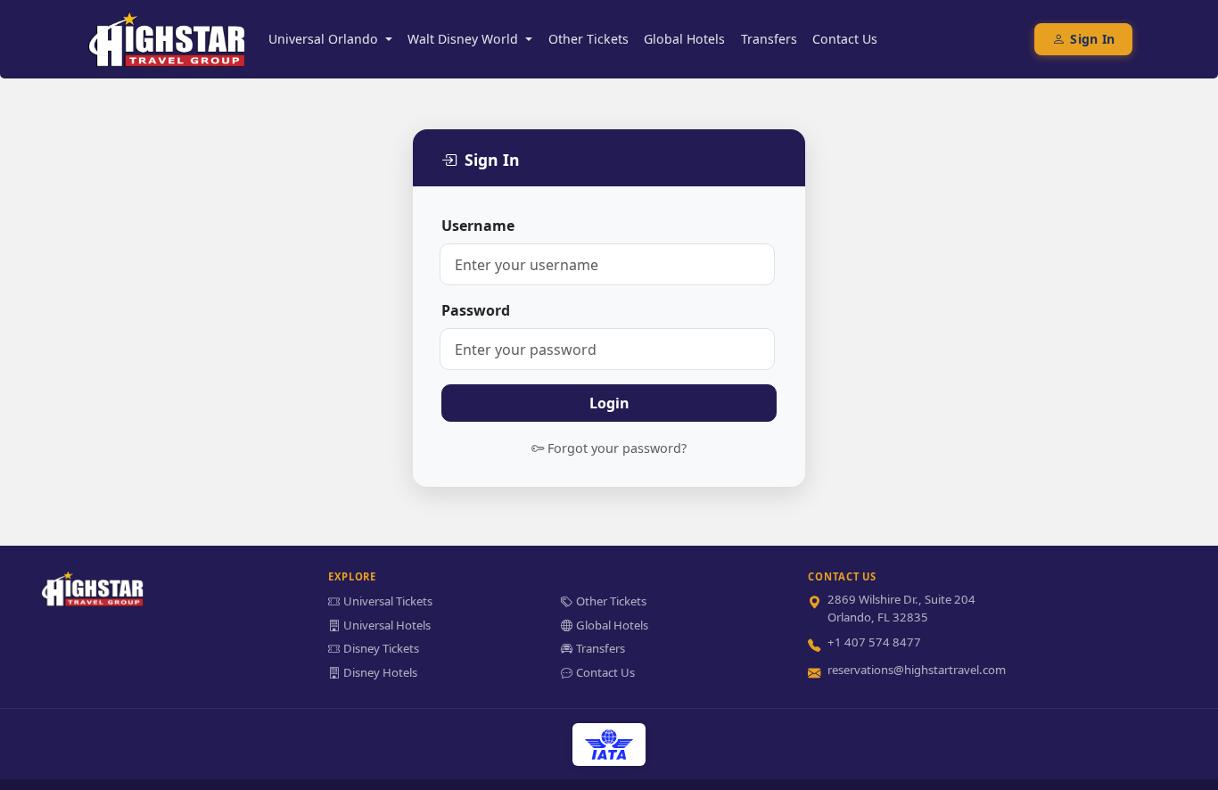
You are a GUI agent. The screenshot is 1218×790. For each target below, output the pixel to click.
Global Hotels (684, 38)
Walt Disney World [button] (464, 38)
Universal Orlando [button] (325, 38)
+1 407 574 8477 (874, 642)
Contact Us (844, 38)
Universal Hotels (387, 625)
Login (609, 403)
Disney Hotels (380, 672)
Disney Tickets (381, 648)
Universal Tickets (387, 601)
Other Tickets (588, 38)
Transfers (769, 38)
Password (475, 310)
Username (477, 225)
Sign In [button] (1092, 38)
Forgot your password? (617, 448)
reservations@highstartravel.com (916, 670)
